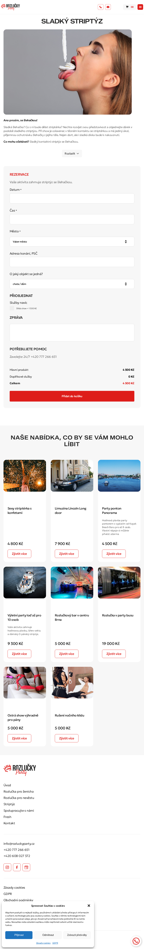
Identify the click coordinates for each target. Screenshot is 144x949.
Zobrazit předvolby (77, 934)
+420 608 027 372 (17, 856)
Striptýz (9, 804)
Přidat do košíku (72, 396)
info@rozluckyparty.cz (19, 844)
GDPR (55, 943)
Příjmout (18, 934)
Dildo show (26, 308)
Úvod (7, 785)
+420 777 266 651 (16, 850)
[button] (89, 905)
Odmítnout (48, 934)
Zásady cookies (43, 943)
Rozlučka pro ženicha (19, 791)
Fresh (7, 817)
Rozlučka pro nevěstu (19, 798)
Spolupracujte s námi (19, 811)
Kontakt (9, 823)
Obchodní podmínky (18, 900)
